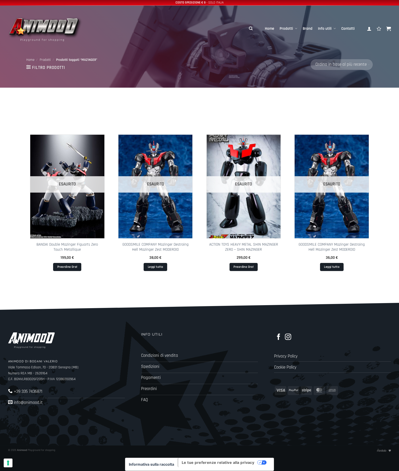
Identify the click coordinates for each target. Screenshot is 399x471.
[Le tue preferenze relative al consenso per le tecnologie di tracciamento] (8, 463)
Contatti (348, 28)
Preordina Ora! (67, 267)
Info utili (325, 28)
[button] (251, 29)
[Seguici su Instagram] (288, 337)
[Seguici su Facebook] (278, 337)
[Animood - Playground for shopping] (49, 28)
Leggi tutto (155, 267)
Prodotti (286, 28)
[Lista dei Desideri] (379, 29)
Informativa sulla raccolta (151, 464)
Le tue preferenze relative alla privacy (218, 462)
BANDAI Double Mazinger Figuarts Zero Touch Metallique (67, 247)
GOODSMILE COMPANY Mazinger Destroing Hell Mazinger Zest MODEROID (155, 247)
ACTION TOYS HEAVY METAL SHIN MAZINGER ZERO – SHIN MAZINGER (243, 247)
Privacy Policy (286, 356)
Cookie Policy (285, 367)
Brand (307, 28)
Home (269, 28)
